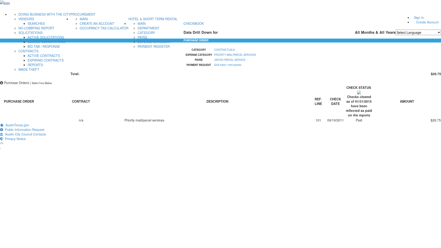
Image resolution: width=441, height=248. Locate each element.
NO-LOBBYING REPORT (36, 28)
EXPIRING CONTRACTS (46, 60)
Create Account (427, 22)
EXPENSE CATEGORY (154, 41)
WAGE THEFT (28, 69)
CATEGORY (146, 32)
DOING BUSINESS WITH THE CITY (44, 14)
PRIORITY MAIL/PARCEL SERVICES (235, 54)
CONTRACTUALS (224, 49)
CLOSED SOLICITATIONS (46, 41)
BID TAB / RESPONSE (44, 46)
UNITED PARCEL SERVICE (229, 60)
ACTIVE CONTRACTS (44, 55)
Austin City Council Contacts (24, 134)
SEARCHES (36, 23)
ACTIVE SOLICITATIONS (46, 37)
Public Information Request (23, 129)
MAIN (84, 19)
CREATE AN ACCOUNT (97, 23)
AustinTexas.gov (16, 125)
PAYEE (142, 37)
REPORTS (35, 64)
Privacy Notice (14, 138)
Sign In (419, 17)
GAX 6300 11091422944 (227, 65)
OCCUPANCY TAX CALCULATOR (104, 28)
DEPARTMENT (148, 28)
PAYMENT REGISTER (154, 46)
